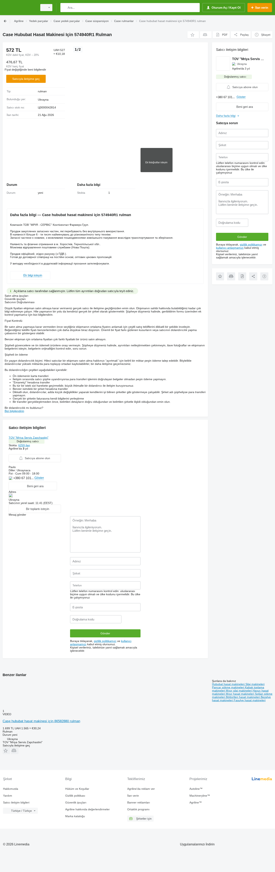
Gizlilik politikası (75, 795)
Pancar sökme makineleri (228, 687)
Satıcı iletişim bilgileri (16, 802)
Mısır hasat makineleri (240, 693)
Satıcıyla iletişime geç (26, 78)
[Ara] (64, 7)
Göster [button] (39, 478)
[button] (193, 34)
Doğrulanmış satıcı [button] (28, 441)
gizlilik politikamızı (105, 641)
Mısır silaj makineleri (239, 690)
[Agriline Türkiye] (19, 7)
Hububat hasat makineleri (228, 684)
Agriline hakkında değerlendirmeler (87, 809)
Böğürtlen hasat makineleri (243, 697)
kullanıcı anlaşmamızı (230, 247)
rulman (42, 91)
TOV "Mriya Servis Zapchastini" (29, 437)
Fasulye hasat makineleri (250, 700)
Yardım (7, 795)
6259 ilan (24, 445)
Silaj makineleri (255, 684)
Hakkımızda (10, 788)
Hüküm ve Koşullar (77, 788)
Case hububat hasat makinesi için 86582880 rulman (41, 721)
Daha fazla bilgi (226, 115)
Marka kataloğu (75, 816)
